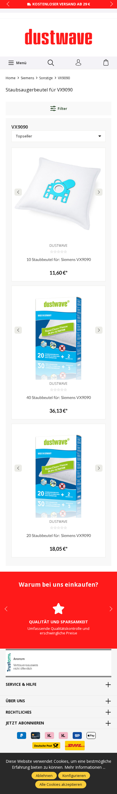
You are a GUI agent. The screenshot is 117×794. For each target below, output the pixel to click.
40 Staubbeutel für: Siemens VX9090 (58, 397)
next (110, 4)
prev (8, 4)
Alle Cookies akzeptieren (60, 784)
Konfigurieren (74, 775)
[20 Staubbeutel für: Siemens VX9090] (58, 471)
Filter (62, 108)
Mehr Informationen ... (84, 767)
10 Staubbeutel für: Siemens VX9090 (58, 259)
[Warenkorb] (106, 62)
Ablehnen (44, 775)
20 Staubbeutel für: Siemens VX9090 (58, 535)
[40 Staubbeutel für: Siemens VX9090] (58, 333)
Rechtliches (19, 712)
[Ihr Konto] (78, 62)
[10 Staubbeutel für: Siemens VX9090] (58, 195)
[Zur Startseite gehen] (58, 37)
